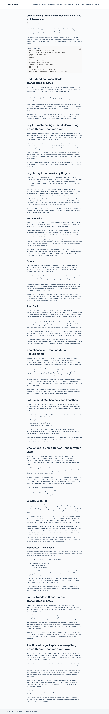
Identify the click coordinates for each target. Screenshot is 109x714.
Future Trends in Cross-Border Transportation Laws (41, 69)
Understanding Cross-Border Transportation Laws (41, 50)
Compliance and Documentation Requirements (41, 60)
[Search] (101, 4)
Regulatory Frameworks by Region (37, 54)
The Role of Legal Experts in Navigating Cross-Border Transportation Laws (48, 71)
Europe (32, 57)
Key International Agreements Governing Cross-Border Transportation (47, 52)
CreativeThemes (33, 711)
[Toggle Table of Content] (79, 48)
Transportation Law (48, 23)
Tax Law (44, 4)
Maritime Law (36, 4)
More (96, 4)
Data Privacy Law (79, 4)
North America (34, 55)
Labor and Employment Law (55, 4)
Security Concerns (35, 66)
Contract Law (89, 4)
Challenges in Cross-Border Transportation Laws (41, 64)
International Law (68, 4)
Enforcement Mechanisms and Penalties (39, 62)
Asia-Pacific (33, 59)
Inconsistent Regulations (37, 67)
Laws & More (12, 4)
